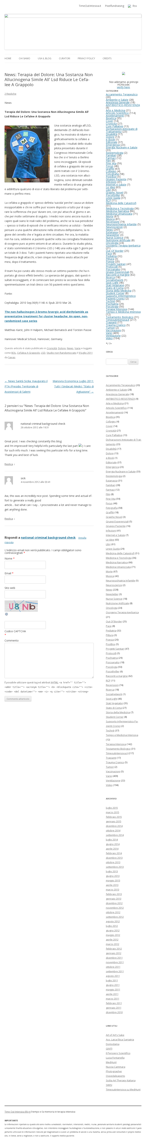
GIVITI (109, 1048)
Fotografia (112, 174)
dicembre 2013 (114, 857)
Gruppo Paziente (116, 179)
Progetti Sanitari (116, 264)
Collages (111, 171)
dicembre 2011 (114, 957)
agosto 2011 (113, 976)
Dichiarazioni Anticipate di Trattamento (121, 130)
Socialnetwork (114, 280)
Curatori (64, 58)
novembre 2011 (115, 962)
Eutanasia (112, 232)
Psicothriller (113, 195)
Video (109, 338)
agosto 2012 (113, 921)
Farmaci (111, 158)
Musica (110, 219)
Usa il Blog (44, 58)
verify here (123, 87)
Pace (109, 253)
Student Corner (115, 293)
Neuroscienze (114, 227)
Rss (134, 6)
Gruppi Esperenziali (117, 272)
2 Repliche (10, 93)
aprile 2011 (112, 994)
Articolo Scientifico (117, 113)
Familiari (111, 155)
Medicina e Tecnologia (120, 208)
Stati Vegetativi (115, 285)
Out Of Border (115, 251)
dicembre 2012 (114, 903)
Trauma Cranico (116, 325)
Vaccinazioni (113, 330)
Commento (12, 640)
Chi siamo (24, 58)
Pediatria (111, 256)
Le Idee (110, 187)
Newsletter (112, 235)
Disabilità (111, 134)
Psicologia (112, 306)
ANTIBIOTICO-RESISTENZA (123, 105)
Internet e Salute (116, 184)
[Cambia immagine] (7, 615)
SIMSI (109, 1085)
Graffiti (110, 168)
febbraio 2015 (114, 817)
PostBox (111, 176)
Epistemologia (114, 153)
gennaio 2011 (113, 1007)
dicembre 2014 (114, 826)
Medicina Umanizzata (119, 213)
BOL (13, 352)
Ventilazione (113, 335)
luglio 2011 (112, 980)
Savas (11, 357)
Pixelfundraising (114, 6)
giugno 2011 (113, 985)
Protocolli (112, 266)
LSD (43, 352)
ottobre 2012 (113, 912)
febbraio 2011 (114, 1003)
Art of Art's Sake (115, 1035)
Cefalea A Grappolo (28, 352)
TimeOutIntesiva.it (90, 6)
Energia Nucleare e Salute (121, 147)
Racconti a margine (118, 274)
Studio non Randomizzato (61, 352)
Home (8, 58)
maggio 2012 (113, 935)
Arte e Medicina (115, 110)
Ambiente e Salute (117, 99)
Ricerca (110, 277)
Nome (10, 558)
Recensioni (112, 221)
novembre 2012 (115, 907)
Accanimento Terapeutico (122, 94)
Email (9, 573)
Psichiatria (112, 304)
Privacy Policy (86, 58)
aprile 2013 (112, 885)
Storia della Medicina (118, 290)
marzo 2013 (112, 889)
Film (108, 160)
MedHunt (111, 1062)
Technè (110, 301)
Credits (107, 58)
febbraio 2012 (114, 948)
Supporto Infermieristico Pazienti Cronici (121, 297)
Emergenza (113, 145)
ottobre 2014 (113, 830)
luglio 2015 (112, 807)
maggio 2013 (113, 880)
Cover (109, 121)
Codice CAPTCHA (15, 631)
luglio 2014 (112, 839)
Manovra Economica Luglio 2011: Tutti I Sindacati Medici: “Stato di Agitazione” (73, 386)
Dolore (62, 348)
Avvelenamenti (115, 115)
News (70, 348)
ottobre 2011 (113, 967)
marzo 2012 (112, 944)
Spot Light (112, 282)
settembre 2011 (115, 971)
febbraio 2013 (114, 894)
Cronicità (52, 348)
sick (23, 478)
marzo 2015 (112, 812)
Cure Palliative (114, 126)
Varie (78, 348)
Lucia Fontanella (115, 1057)
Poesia (110, 261)
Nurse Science (114, 237)
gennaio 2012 (113, 953)
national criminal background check (43, 423)
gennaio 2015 (113, 821)
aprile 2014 (112, 848)
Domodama (112, 1044)
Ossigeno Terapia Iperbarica (123, 245)
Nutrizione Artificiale (118, 240)
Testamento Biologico (119, 317)
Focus (109, 166)
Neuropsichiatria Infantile (121, 224)
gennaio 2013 (113, 898)
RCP (108, 200)
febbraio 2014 (114, 853)
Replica (9, 464)
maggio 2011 (113, 989)
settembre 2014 (115, 835)
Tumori (110, 327)
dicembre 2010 (114, 1012)
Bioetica (111, 118)
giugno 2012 (113, 930)
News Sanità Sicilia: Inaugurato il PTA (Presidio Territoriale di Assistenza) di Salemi (26, 386)
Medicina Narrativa (117, 211)
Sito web (10, 588)
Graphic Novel (114, 192)
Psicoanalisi (113, 269)
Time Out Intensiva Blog (18, 1111)
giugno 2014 (113, 844)
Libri (108, 190)
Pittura (110, 259)
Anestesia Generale (118, 102)
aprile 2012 (112, 939)
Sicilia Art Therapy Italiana (121, 1080)
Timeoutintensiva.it (117, 320)
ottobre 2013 (113, 862)
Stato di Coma (115, 288)
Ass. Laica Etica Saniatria (120, 1039)
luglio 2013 (112, 871)
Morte (109, 216)
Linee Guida (113, 198)
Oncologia (112, 243)
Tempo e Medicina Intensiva (123, 312)
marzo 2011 (112, 998)
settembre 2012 (115, 917)
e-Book (110, 139)
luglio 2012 (112, 926)
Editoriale (111, 142)
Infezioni (111, 182)
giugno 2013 (113, 876)
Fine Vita (111, 163)
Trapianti (111, 322)
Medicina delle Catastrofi (121, 203)
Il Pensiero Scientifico (118, 1053)
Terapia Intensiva (116, 309)
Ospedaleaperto (115, 1076)
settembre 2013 (115, 867)
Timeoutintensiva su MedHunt (123, 1089)
